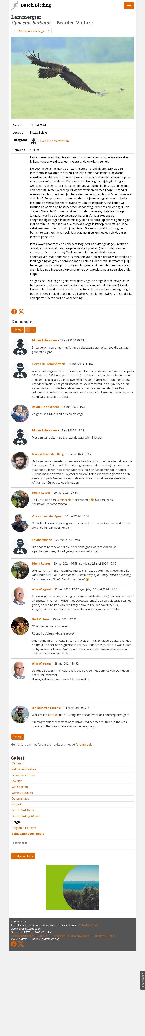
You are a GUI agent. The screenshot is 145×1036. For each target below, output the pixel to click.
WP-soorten (20, 787)
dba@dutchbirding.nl (22, 935)
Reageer (17, 329)
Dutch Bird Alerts (23, 810)
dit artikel (52, 715)
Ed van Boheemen (44, 340)
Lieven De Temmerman (53, 141)
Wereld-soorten (22, 793)
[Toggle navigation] (129, 5)
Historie (17, 804)
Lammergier (64, 500)
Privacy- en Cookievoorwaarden (71, 935)
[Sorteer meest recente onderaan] (27, 330)
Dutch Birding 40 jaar (26, 816)
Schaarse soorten (23, 775)
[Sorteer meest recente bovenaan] (33, 330)
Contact (43, 935)
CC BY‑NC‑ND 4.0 (88, 925)
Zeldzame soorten (24, 769)
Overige (17, 781)
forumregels (84, 744)
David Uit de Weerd (45, 407)
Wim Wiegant (41, 589)
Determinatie (20, 798)
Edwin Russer (41, 493)
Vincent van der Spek (47, 516)
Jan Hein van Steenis (46, 708)
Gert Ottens (40, 619)
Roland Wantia (42, 540)
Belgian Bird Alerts (24, 828)
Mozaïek (17, 763)
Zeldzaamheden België (31, 31)
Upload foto (24, 856)
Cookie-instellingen (104, 935)
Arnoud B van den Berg (48, 454)
